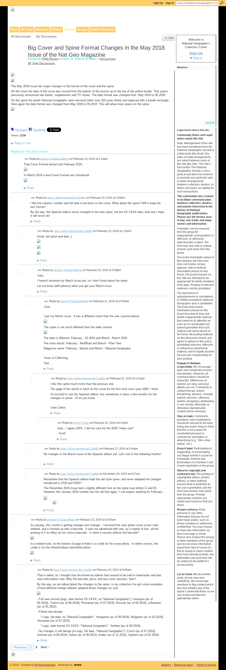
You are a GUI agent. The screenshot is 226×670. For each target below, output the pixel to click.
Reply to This (21, 143)
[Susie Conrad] (207, 100)
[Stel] (207, 88)
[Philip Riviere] (18, 57)
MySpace (21, 130)
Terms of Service (206, 664)
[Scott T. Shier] (195, 88)
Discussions (108, 58)
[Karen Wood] (183, 112)
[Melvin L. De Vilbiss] (195, 77)
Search (222, 3)
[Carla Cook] (183, 100)
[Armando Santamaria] (195, 100)
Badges (166, 664)
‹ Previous (19, 647)
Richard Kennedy (45, 664)
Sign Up (158, 3)
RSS (13, 655)
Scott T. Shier (81, 422)
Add (170, 37)
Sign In (170, 3)
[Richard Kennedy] (183, 77)
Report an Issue (183, 664)
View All (210, 122)
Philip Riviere (50, 58)
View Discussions (43, 63)
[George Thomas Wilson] (207, 77)
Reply (29, 188)
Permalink (26, 159)
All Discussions (21, 36)
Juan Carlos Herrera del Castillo (66, 197)
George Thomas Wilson (54, 158)
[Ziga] (183, 88)
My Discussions (46, 36)
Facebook (39, 130)
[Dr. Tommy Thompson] (207, 112)
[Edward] (195, 112)
